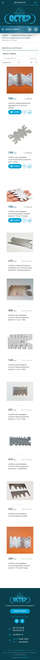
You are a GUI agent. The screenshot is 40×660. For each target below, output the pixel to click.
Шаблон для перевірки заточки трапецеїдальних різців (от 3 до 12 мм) (18, 317)
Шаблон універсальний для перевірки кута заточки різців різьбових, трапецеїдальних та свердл (20, 267)
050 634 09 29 (19, 2)
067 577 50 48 (18, 628)
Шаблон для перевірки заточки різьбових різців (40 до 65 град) (19, 159)
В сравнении (29, 112)
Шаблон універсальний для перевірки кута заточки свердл (19, 105)
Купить (17, 112)
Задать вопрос (20, 611)
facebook (22, 621)
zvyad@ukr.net (18, 634)
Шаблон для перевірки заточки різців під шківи (17, 514)
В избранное (24, 112)
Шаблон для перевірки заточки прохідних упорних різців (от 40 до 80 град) (19, 565)
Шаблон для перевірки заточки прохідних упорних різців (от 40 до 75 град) (19, 213)
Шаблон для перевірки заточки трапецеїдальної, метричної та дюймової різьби (18, 466)
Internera (25, 657)
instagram (16, 621)
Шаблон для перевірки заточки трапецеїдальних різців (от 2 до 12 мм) (18, 367)
